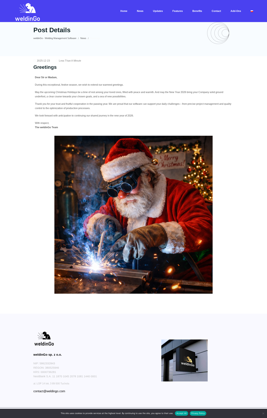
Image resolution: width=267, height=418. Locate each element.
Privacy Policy (198, 413)
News (140, 11)
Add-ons (236, 11)
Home (123, 11)
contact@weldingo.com (49, 391)
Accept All (181, 413)
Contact (216, 11)
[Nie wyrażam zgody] (263, 413)
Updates (158, 11)
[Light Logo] (27, 11)
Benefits (197, 11)
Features (177, 11)
